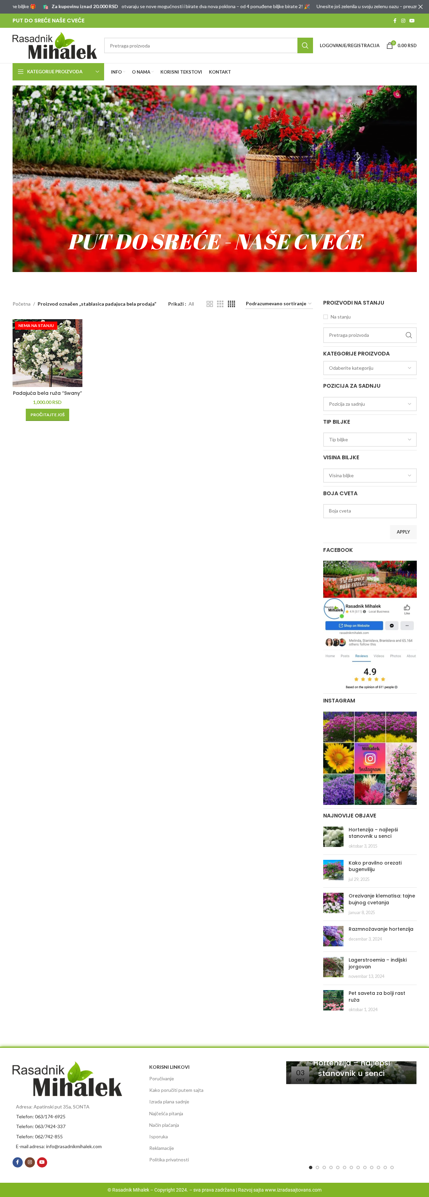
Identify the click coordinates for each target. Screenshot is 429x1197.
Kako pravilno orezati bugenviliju (375, 866)
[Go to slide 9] (365, 1167)
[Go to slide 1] (310, 1167)
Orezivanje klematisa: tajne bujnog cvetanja (382, 899)
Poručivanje (161, 1078)
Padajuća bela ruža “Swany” (47, 393)
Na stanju (341, 317)
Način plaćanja (164, 1125)
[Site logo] (55, 45)
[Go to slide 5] (337, 1167)
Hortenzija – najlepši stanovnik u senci (373, 833)
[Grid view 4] (231, 304)
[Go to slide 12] (385, 1167)
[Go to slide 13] (392, 1167)
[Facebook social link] (395, 20)
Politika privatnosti (169, 1159)
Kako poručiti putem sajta (176, 1090)
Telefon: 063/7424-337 (40, 1126)
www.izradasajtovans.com (293, 1190)
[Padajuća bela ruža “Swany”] (48, 353)
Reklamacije (161, 1148)
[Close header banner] (420, 7)
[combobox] (370, 368)
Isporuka (158, 1136)
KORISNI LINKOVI (169, 1067)
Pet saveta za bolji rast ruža (377, 996)
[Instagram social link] (403, 20)
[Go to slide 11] (378, 1167)
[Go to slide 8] (358, 1167)
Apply (403, 532)
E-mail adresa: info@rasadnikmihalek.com (59, 1146)
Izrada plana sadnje (169, 1101)
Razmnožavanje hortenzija (381, 929)
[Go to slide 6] (344, 1167)
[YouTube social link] (412, 20)
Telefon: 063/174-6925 (40, 1116)
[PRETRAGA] (305, 45)
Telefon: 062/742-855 (39, 1136)
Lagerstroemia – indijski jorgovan (378, 963)
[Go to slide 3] (324, 1167)
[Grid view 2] (210, 304)
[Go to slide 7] (351, 1167)
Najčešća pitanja (166, 1113)
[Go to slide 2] (317, 1167)
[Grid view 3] (220, 304)
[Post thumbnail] (333, 838)
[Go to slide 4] (331, 1167)
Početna (22, 304)
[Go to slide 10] (371, 1167)
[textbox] (370, 368)
